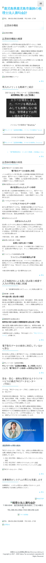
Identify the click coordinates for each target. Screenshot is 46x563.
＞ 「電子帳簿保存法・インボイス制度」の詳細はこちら (25, 152)
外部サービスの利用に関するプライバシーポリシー (27, 552)
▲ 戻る (41, 81)
